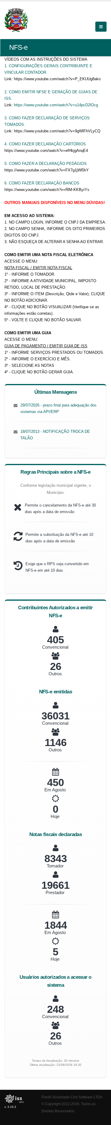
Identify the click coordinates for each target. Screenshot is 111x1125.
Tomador (55, 866)
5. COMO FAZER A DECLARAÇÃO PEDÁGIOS (45, 163)
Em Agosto (55, 789)
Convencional (55, 647)
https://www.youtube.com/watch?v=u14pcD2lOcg (56, 105)
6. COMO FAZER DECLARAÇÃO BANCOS (41, 183)
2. (6, 92)
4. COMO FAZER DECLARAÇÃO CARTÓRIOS (45, 144)
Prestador (55, 892)
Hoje (55, 816)
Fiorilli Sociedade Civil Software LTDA (71, 1097)
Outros (55, 673)
